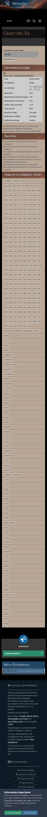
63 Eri (7, 566)
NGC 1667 (27, 312)
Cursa (7, 340)
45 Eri (7, 508)
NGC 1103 (18, 195)
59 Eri (7, 614)
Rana (6, 350)
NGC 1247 (27, 214)
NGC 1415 (27, 256)
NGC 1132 (18, 200)
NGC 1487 (37, 279)
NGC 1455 (27, 275)
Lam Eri (7, 441)
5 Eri (6, 600)
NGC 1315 (37, 223)
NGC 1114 (27, 195)
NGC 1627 (18, 303)
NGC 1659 (8, 312)
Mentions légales (27, 770)
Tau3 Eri (8, 417)
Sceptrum (8, 355)
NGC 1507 (8, 284)
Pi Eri (6, 460)
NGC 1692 (8, 317)
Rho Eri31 (8, 369)
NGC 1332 (8, 233)
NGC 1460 (37, 275)
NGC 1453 (18, 275)
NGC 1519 (27, 284)
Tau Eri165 (9, 374)
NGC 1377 (37, 242)
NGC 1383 (8, 247)
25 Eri (13, 595)
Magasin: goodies (27, 779)
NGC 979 (8, 190)
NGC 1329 (37, 228)
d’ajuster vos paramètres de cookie (17, 800)
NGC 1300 (18, 223)
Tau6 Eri (8, 427)
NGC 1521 (37, 284)
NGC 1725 (18, 321)
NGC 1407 (18, 256)
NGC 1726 (27, 321)
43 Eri (7, 407)
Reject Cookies (30, 813)
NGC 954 (33, 186)
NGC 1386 (18, 247)
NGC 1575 (18, 293)
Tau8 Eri (8, 475)
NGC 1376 (27, 242)
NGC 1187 (37, 205)
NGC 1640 (27, 307)
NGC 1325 (27, 228)
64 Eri (7, 489)
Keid (6, 345)
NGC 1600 (37, 293)
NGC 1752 (8, 326)
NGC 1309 (27, 223)
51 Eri (7, 537)
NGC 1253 (8, 219)
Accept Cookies (14, 813)
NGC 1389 (27, 247)
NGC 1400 (27, 251)
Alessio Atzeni (32, 716)
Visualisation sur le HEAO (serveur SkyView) (21, 157)
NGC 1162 (8, 205)
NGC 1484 (27, 279)
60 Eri (7, 513)
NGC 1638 (18, 307)
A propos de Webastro (27, 774)
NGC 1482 (18, 279)
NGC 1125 (8, 200)
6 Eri (6, 619)
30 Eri (7, 580)
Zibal (14, 364)
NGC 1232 (8, 214)
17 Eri (7, 480)
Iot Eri (7, 422)
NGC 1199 (8, 209)
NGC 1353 (8, 237)
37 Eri (7, 571)
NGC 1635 (37, 303)
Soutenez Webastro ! (13, 653)
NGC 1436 (19, 265)
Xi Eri (6, 528)
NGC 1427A (9, 265)
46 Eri (7, 604)
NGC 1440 (18, 270)
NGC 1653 (37, 307)
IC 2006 (22, 181)
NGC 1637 (8, 307)
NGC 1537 (37, 289)
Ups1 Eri (8, 470)
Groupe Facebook (27, 787)
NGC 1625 (8, 303)
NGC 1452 (8, 275)
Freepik (23, 716)
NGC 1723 (8, 321)
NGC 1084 (26, 190)
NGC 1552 (8, 293)
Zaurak (7, 364)
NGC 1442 (37, 270)
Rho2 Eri (8, 561)
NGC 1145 (37, 200)
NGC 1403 (8, 256)
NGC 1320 (18, 228)
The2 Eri (8, 451)
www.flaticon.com (15, 722)
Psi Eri (7, 494)
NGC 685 (8, 186)
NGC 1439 (8, 270)
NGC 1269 (18, 219)
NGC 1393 (37, 247)
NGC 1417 (8, 261)
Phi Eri (7, 379)
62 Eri (7, 585)
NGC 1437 (28, 265)
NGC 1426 (37, 261)
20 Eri (7, 532)
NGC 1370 (18, 242)
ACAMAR (8, 331)
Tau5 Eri (8, 436)
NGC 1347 (37, 233)
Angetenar (29, 331)
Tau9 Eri (16, 475)
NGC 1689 (37, 312)
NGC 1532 (27, 289)
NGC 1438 (38, 265)
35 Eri (7, 556)
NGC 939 (25, 186)
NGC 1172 (18, 205)
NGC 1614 (8, 298)
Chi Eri (7, 393)
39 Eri (7, 499)
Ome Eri (8, 456)
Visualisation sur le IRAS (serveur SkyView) (21, 164)
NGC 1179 (27, 205)
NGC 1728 (37, 321)
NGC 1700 (18, 317)
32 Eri (7, 484)
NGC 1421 (27, 261)
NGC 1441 (27, 270)
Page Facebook (27, 783)
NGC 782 (16, 186)
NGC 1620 (27, 298)
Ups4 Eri (8, 384)
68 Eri (13, 523)
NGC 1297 (8, 223)
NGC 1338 (27, 233)
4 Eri (6, 576)
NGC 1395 (18, 251)
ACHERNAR (18, 331)
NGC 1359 (37, 237)
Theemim (8, 359)
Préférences (11, 671)
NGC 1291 (37, 219)
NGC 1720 (27, 317)
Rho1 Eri (8, 609)
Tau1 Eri (8, 465)
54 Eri (7, 446)
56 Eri (7, 624)
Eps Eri (7, 398)
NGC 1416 (37, 256)
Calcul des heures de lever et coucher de (21, 126)
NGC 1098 (36, 190)
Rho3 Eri (8, 552)
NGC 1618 (18, 298)
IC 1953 (15, 181)
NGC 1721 (37, 317)
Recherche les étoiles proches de (18, 128)
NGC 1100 (8, 195)
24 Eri (7, 547)
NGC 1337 (18, 233)
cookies (24, 795)
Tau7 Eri (8, 542)
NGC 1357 (18, 237)
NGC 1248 (37, 214)
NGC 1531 (18, 289)
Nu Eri (7, 403)
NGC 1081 (17, 190)
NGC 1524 (8, 289)
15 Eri (7, 504)
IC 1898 (7, 181)
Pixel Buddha (13, 719)
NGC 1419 (18, 261)
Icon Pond (23, 719)
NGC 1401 (37, 251)
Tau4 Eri (8, 388)
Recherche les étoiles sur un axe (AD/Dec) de (23, 131)
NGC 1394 (8, 251)
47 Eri (7, 518)
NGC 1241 (18, 214)
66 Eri (7, 523)
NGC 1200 (18, 209)
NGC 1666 (18, 312)
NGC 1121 (37, 195)
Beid (6, 336)
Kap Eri (7, 432)
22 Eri (7, 595)
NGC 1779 (18, 326)
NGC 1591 (27, 293)
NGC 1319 (8, 228)
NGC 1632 (27, 303)
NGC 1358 (27, 237)
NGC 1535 (27, 326)
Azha (37, 331)
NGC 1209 (27, 209)
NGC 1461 (8, 279)
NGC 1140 (27, 200)
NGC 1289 (27, 219)
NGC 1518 (18, 284)
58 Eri (7, 590)
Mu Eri (7, 412)
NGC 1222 (37, 209)
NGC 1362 (8, 242)
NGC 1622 (37, 298)
